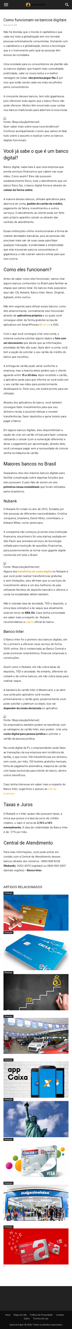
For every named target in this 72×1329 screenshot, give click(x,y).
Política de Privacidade (41, 1314)
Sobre (27, 1318)
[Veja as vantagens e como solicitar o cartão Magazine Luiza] (36, 1203)
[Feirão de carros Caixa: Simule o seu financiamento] (36, 1036)
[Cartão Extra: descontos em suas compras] (36, 913)
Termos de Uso (40, 1318)
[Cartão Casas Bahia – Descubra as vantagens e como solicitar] (36, 1159)
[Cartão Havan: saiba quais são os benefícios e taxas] (36, 1119)
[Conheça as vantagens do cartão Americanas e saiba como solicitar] (36, 1246)
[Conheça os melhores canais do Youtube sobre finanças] (36, 992)
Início (7, 1314)
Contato (60, 1314)
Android (45, 324)
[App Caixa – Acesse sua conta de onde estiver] (36, 1079)
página (30, 622)
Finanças (8, 893)
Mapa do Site (20, 1314)
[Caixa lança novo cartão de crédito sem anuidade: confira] (36, 952)
